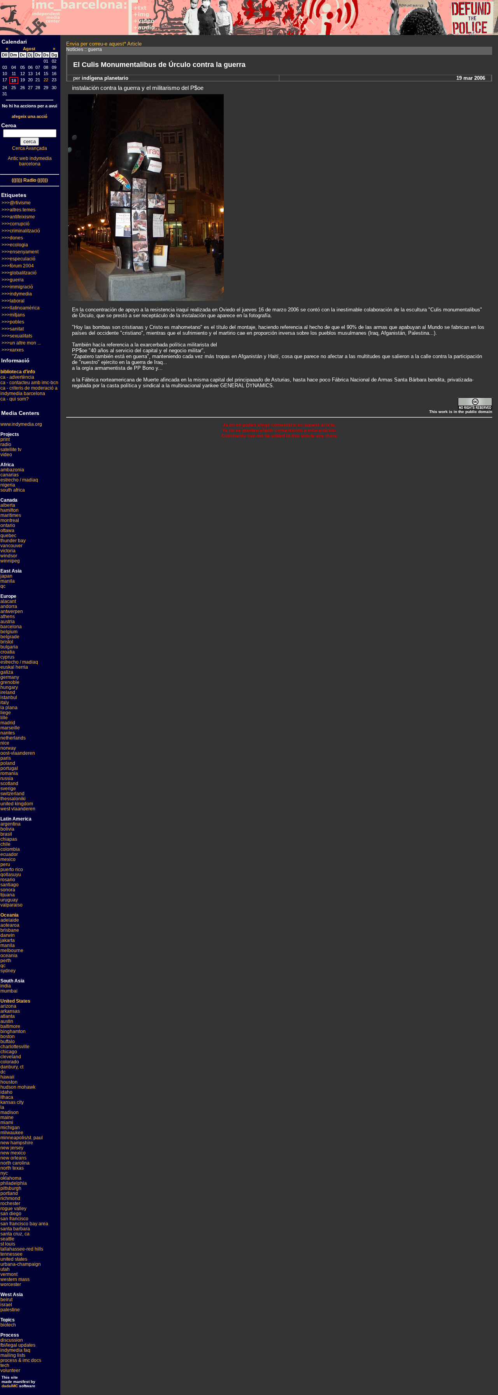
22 (46, 79)
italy (4, 702)
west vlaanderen (17, 809)
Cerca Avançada (29, 148)
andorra (8, 606)
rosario (7, 879)
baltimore (10, 1026)
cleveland (10, 1056)
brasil (6, 834)
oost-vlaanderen (17, 753)
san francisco (14, 1218)
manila (7, 581)
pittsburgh (10, 1188)
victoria (8, 550)
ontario (7, 525)
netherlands (13, 738)
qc (2, 586)
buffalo (7, 1041)
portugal (9, 768)
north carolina (15, 1163)
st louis (7, 1244)
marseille (10, 728)
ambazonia (12, 470)
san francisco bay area (24, 1223)
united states (13, 1259)
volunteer (10, 1370)
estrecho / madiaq (19, 480)
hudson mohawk (17, 1087)
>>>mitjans (13, 315)
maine (7, 1117)
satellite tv (10, 449)
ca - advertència (17, 377)
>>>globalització (19, 273)
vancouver (11, 545)
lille (4, 717)
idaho (6, 1092)
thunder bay (13, 540)
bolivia (7, 829)
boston (7, 1036)
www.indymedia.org (21, 424)
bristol (6, 642)
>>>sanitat (13, 329)
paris (5, 758)
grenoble (9, 682)
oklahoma (10, 1178)
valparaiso (11, 905)
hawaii (7, 1077)
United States (15, 1001)
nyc (4, 1173)
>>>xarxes (13, 350)
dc (2, 1072)
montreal (9, 520)
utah (5, 1269)
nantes (7, 733)
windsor (8, 556)
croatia (7, 652)
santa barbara (15, 1229)
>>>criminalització (21, 231)
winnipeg (10, 561)
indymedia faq (15, 1350)
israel (6, 1304)
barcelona (11, 626)
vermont (9, 1274)
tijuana (7, 895)
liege (5, 712)
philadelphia (13, 1183)
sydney (8, 970)
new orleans (13, 1158)
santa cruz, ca (15, 1234)
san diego (10, 1213)
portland (9, 1193)
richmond (10, 1198)
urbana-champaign (20, 1264)
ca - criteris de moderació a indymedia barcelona (29, 390)
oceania (9, 955)
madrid (7, 723)
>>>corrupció (16, 224)
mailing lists (12, 1355)
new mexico (13, 1153)
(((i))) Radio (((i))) (30, 180)
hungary (9, 687)
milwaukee (11, 1132)
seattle (7, 1239)
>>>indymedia (17, 294)
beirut (6, 1299)
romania (9, 773)
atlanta (7, 1016)
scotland (9, 783)
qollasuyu (10, 874)
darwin (7, 935)
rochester (10, 1203)
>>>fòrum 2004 (18, 266)
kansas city (12, 1102)
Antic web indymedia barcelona (30, 161)
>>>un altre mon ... (21, 343)
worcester (10, 1284)
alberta (7, 505)
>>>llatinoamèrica (21, 308)
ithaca (6, 1097)
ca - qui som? (14, 399)
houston (9, 1082)
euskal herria (14, 667)
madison (9, 1112)
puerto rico (11, 869)
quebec (8, 535)
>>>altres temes (18, 210)
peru (5, 864)
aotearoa (9, 925)
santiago (9, 884)
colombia (10, 849)
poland (7, 763)
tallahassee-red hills (21, 1249)
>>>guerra (13, 280)
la (2, 1107)
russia (6, 778)
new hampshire (16, 1143)
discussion (11, 1340)
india (5, 986)
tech (4, 1365)
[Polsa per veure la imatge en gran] (146, 298)
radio (5, 444)
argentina (10, 824)
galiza (6, 672)
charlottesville (15, 1046)
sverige (8, 788)
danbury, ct (11, 1067)
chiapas (8, 839)
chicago (8, 1051)
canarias (9, 475)
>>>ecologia (15, 245)
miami (6, 1122)
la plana (9, 707)
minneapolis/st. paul (21, 1137)
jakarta (7, 940)
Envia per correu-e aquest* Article (104, 44)
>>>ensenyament (20, 252)
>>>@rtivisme (16, 203)
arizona (8, 1006)
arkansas (10, 1011)
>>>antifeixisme (18, 217)
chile (5, 844)
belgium (9, 631)
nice (4, 743)
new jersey (11, 1148)
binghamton (13, 1031)
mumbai (9, 991)
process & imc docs (20, 1360)
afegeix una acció (29, 116)
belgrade (9, 637)
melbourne (11, 950)
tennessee (11, 1254)
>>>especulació (18, 259)
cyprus (7, 657)
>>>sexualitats (17, 336)
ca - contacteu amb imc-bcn (29, 382)
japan (6, 576)
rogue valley (13, 1208)
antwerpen (11, 611)
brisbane (9, 930)
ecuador (9, 854)
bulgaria (9, 647)
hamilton (9, 510)
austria (7, 621)
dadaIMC (10, 1386)
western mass (15, 1279)
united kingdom (16, 803)
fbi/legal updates (17, 1345)
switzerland (12, 793)
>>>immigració (17, 287)
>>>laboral (13, 301)
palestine (10, 1309)
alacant (8, 601)
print (5, 439)
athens (7, 616)
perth (5, 960)
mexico (8, 859)
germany (9, 677)
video (6, 454)
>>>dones (12, 238)
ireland (7, 692)
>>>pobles (13, 322)
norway (8, 748)
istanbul (8, 697)
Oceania (9, 915)
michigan (10, 1127)
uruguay (9, 900)
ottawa (7, 530)
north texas (12, 1168)
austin (6, 1021)
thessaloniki (13, 798)
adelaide (9, 920)
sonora (7, 890)
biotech (8, 1325)
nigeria (7, 485)
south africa (12, 490)
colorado (9, 1062)
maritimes (10, 515)
